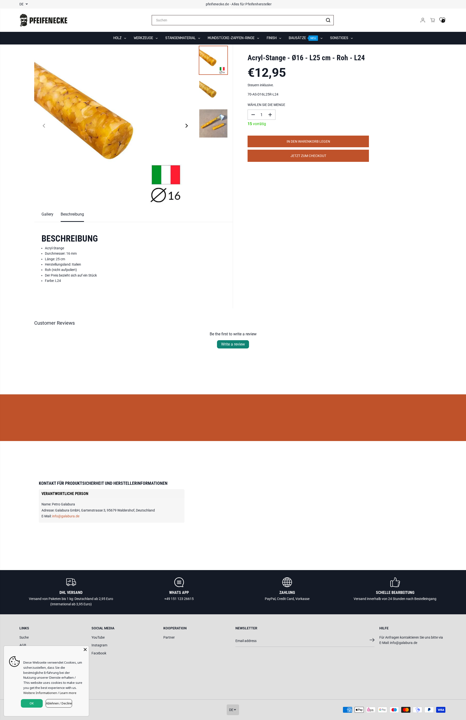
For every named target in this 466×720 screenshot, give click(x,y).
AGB (22, 645)
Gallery (47, 214)
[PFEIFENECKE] (43, 20)
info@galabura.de (65, 516)
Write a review (233, 344)
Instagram (99, 645)
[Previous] (44, 125)
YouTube (98, 637)
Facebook (99, 653)
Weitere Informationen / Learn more (49, 693)
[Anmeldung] (422, 20)
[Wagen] (432, 20)
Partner (169, 637)
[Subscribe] (372, 641)
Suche (24, 637)
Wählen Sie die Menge (266, 105)
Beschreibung (72, 214)
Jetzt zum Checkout (308, 156)
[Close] (85, 649)
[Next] (186, 125)
